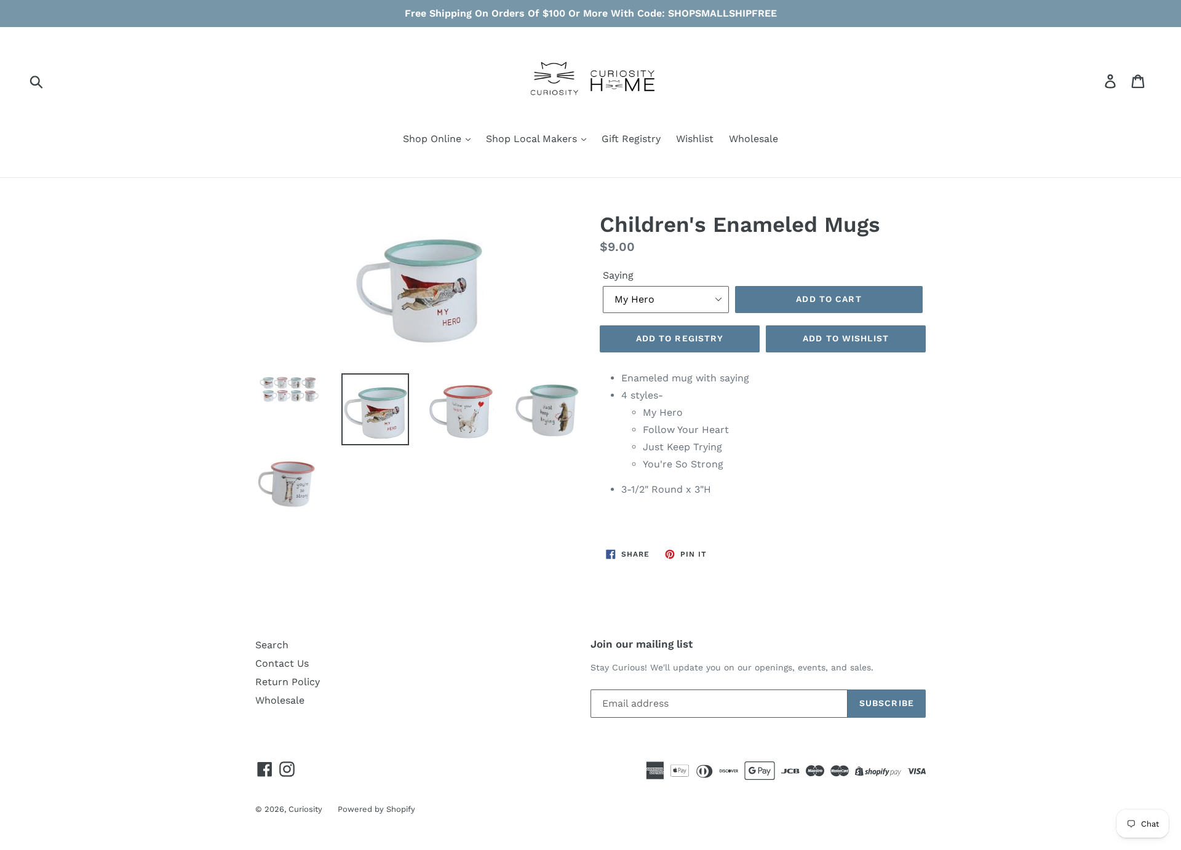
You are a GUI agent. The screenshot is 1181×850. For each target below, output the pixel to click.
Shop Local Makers (533, 139)
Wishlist (695, 139)
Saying (618, 275)
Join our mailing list (641, 644)
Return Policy (287, 682)
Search (271, 645)
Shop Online (433, 139)
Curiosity (305, 809)
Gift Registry (631, 139)
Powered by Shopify (376, 809)
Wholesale (753, 139)
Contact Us (282, 663)
